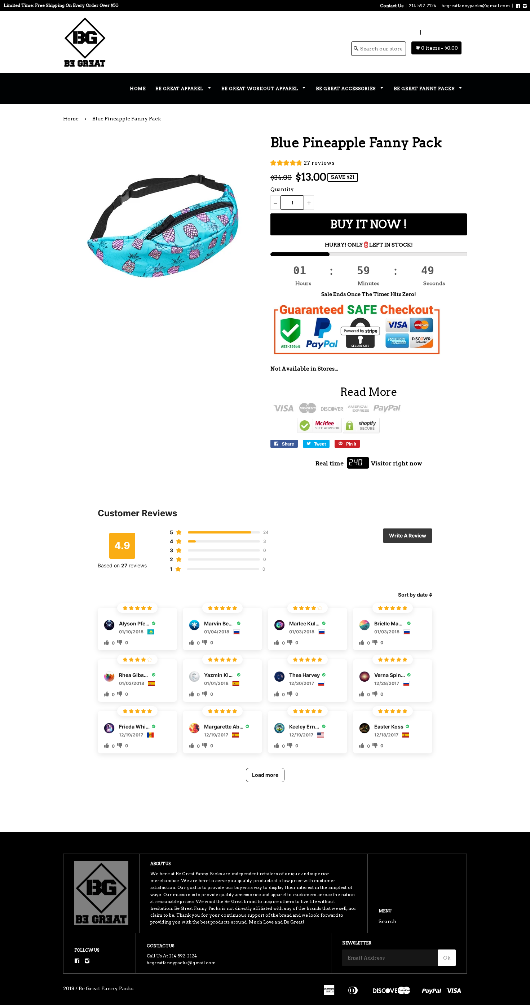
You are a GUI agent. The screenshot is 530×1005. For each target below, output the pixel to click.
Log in (411, 32)
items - (439, 48)
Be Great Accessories (346, 88)
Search (388, 921)
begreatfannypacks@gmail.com (476, 5)
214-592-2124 (422, 5)
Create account (441, 32)
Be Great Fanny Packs (425, 88)
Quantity (282, 189)
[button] (302, 163)
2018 (68, 988)
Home (138, 88)
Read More (368, 391)
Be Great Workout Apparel (260, 88)
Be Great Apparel (180, 88)
